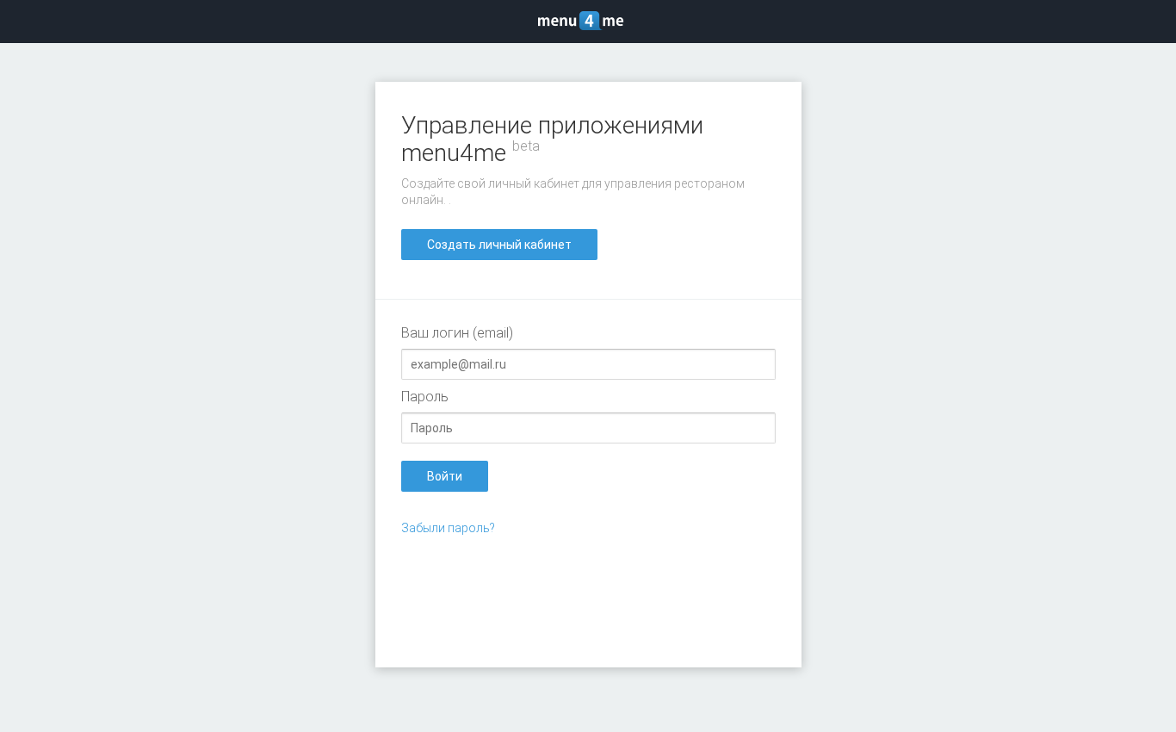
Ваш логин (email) (457, 333)
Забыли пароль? (448, 528)
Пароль (425, 397)
